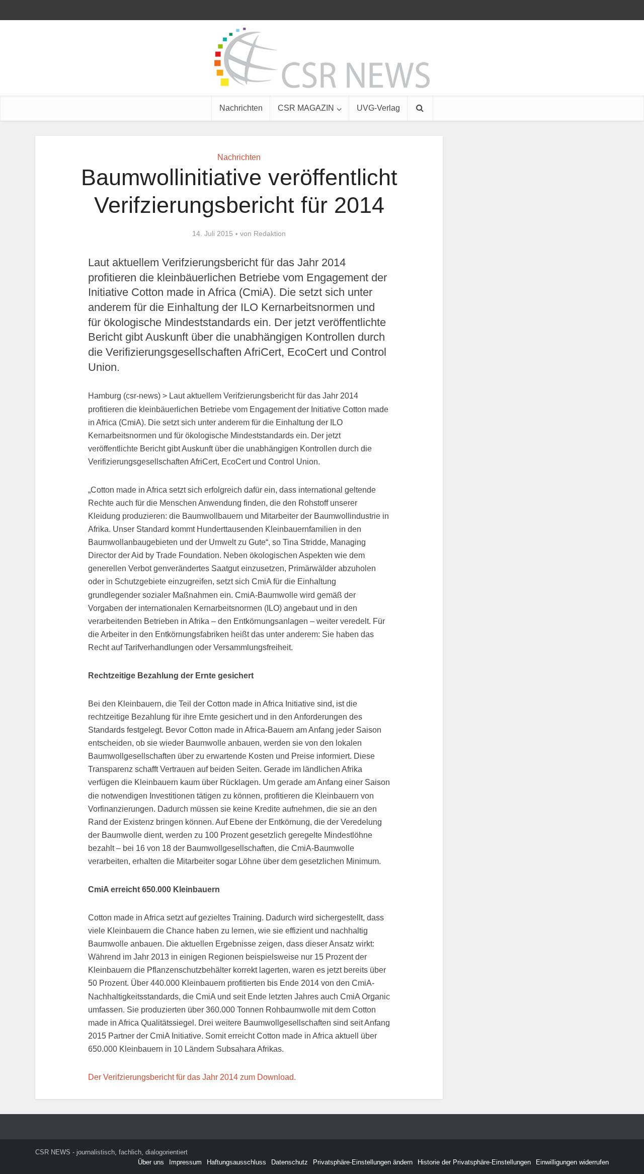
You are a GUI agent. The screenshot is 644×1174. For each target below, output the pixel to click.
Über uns (151, 1162)
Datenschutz (289, 1162)
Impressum (185, 1162)
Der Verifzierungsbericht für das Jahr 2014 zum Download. (192, 1077)
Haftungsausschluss (236, 1162)
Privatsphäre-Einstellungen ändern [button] (363, 1162)
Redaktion (270, 233)
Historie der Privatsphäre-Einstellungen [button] (474, 1162)
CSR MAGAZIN (306, 108)
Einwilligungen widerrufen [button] (572, 1162)
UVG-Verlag (378, 108)
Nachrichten (241, 108)
